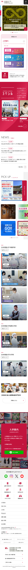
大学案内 (3, 502)
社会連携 (3, 524)
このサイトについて (7, 542)
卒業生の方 (20, 486)
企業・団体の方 (7, 486)
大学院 (2, 510)
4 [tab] (15, 32)
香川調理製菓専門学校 (10, 558)
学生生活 (3, 513)
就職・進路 (3, 517)
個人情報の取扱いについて (7, 539)
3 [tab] (13, 237)
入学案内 (5, 41)
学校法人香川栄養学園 (10, 554)
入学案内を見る (8, 444)
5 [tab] (16, 237)
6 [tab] (17, 237)
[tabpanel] (14, 18)
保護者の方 (20, 498)
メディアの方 (7, 498)
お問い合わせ (21, 542)
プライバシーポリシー (21, 539)
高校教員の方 (7, 492)
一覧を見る (20, 126)
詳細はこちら (14, 400)
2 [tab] (12, 32)
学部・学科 (3, 506)
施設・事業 (3, 520)
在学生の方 (20, 492)
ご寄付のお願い (8, 562)
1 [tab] (10, 237)
